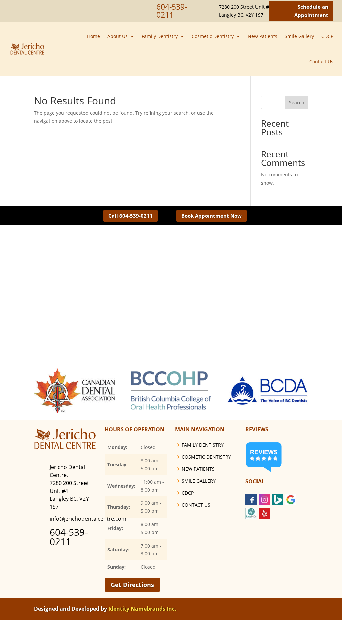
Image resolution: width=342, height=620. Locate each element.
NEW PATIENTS (198, 469)
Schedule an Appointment (311, 11)
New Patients (262, 36)
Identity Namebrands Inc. (142, 608)
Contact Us (321, 61)
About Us (117, 36)
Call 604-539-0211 (130, 215)
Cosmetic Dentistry (213, 36)
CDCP (327, 36)
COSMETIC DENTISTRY (206, 457)
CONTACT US (196, 505)
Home (93, 36)
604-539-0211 (69, 537)
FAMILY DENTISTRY (203, 445)
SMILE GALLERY (199, 481)
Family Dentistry (160, 36)
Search (296, 102)
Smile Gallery (299, 36)
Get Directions (132, 585)
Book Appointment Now (211, 215)
